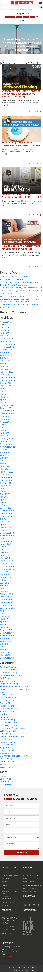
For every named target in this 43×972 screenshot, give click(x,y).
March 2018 (5, 591)
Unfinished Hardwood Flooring (14, 756)
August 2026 (6, 322)
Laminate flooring (31, 878)
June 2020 (5, 522)
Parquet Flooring (7, 742)
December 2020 (7, 511)
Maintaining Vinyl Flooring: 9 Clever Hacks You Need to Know (21, 144)
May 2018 (4, 586)
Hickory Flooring (7, 711)
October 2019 (6, 538)
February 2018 (6, 594)
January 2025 (6, 375)
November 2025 (7, 347)
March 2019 (5, 558)
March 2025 (5, 369)
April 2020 (4, 525)
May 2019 (4, 552)
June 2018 (4, 583)
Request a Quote (10, 17)
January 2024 (6, 408)
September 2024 (8, 386)
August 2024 (6, 389)
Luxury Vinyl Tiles (8, 731)
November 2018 (7, 569)
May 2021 (4, 497)
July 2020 (4, 519)
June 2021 (4, 494)
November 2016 (7, 636)
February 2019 (6, 561)
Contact (33, 17)
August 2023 (6, 422)
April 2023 (4, 433)
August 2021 (5, 489)
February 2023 (6, 439)
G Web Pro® (31, 970)
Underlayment (7, 753)
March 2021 (5, 502)
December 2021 (7, 477)
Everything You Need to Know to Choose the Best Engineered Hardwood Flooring (21, 94)
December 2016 (7, 633)
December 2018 (7, 566)
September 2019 (7, 541)
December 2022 (7, 444)
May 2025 (4, 364)
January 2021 (6, 508)
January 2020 (6, 530)
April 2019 (4, 555)
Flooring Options (7, 700)
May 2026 (4, 330)
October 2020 (6, 516)
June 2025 (4, 361)
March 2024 (5, 402)
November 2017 (7, 602)
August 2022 (6, 455)
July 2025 (4, 358)
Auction (26, 17)
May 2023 (4, 430)
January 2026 (6, 341)
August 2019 (5, 544)
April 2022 (4, 466)
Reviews (19, 17)
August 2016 (5, 641)
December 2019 (7, 533)
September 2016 (7, 638)
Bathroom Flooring (8, 673)
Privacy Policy (8, 902)
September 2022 (7, 452)
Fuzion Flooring (7, 706)
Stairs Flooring (6, 745)
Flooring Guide (7, 695)
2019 (8, 60)
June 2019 (4, 550)
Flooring (4, 692)
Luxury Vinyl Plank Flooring (12, 728)
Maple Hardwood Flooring (12, 736)
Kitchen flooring (7, 720)
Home (3, 60)
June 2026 (5, 328)
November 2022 (7, 447)
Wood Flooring (7, 767)
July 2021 (4, 491)
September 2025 (7, 352)
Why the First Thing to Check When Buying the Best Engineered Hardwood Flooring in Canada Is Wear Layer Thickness (20, 299)
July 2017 (4, 613)
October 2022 (6, 450)
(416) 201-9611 (22, 14)
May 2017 (4, 619)
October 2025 (6, 350)
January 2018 (6, 597)
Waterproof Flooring (9, 761)
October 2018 (6, 572)
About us (5, 878)
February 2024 (6, 405)
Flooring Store (6, 703)
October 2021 (6, 483)
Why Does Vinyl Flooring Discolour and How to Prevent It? (21, 195)
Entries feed (5, 779)
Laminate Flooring (8, 723)
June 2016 (4, 647)
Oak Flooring (6, 739)
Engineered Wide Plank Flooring (15, 689)
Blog (4, 888)
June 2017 (4, 616)
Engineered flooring (9, 684)
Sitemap (5, 905)
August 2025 (6, 355)
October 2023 (6, 416)
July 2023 (4, 425)
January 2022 (6, 475)
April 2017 (4, 622)
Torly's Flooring (7, 748)
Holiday (3, 714)
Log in (3, 776)
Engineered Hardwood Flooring (14, 686)
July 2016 (4, 644)
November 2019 (7, 536)
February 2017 (6, 627)
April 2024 (4, 400)
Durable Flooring (7, 681)
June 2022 (4, 461)
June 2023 (4, 427)
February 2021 (6, 505)
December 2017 (7, 600)
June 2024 (5, 394)
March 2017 (5, 625)
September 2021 (7, 486)
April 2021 (4, 500)
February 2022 (6, 472)
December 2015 (7, 658)
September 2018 (7, 575)
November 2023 (7, 414)
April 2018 (4, 588)
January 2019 (6, 563)
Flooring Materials (8, 698)
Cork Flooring (6, 678)
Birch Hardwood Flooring (11, 675)
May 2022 (4, 464)
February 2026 (6, 339)
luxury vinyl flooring (9, 725)
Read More (34, 111)
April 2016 (4, 652)
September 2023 (7, 419)
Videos (4, 885)
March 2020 (5, 527)
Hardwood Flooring (9, 709)
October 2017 (6, 605)
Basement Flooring (9, 670)
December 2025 (7, 344)
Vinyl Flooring (6, 759)
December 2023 (7, 411)
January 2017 (6, 630)
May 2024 (4, 397)
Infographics (5, 717)
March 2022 (5, 469)
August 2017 (5, 611)
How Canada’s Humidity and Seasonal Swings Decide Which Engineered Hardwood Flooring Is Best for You (21, 290)
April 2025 (4, 366)
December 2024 (7, 377)
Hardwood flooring (32, 875)
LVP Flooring (5, 734)
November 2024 (7, 380)
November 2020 (7, 514)
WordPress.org (6, 784)
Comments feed (7, 782)
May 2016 (4, 650)
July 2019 (4, 547)
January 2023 (6, 441)
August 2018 (5, 577)
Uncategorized (7, 750)
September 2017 (7, 608)
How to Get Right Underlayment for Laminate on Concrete (21, 247)
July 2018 (4, 580)
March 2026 (5, 336)
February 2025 (6, 372)
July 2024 (4, 391)
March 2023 (5, 436)
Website (4, 764)
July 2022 (4, 458)
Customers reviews (10, 875)
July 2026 (4, 325)
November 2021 (7, 480)
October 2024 (6, 383)
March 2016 (5, 655)
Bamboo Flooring (8, 667)
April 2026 (4, 333)
